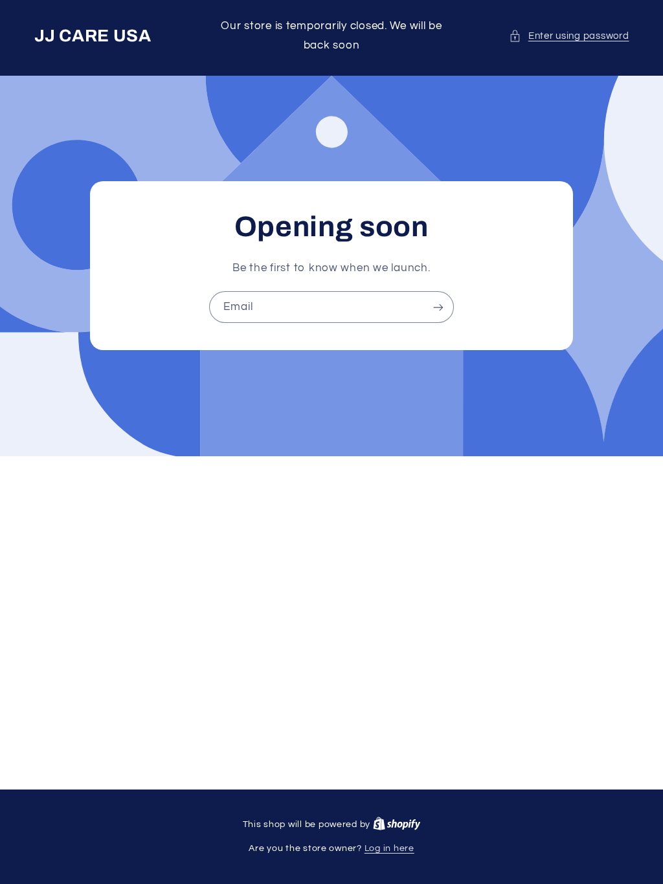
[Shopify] (397, 824)
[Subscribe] (438, 307)
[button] (569, 36)
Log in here (389, 848)
